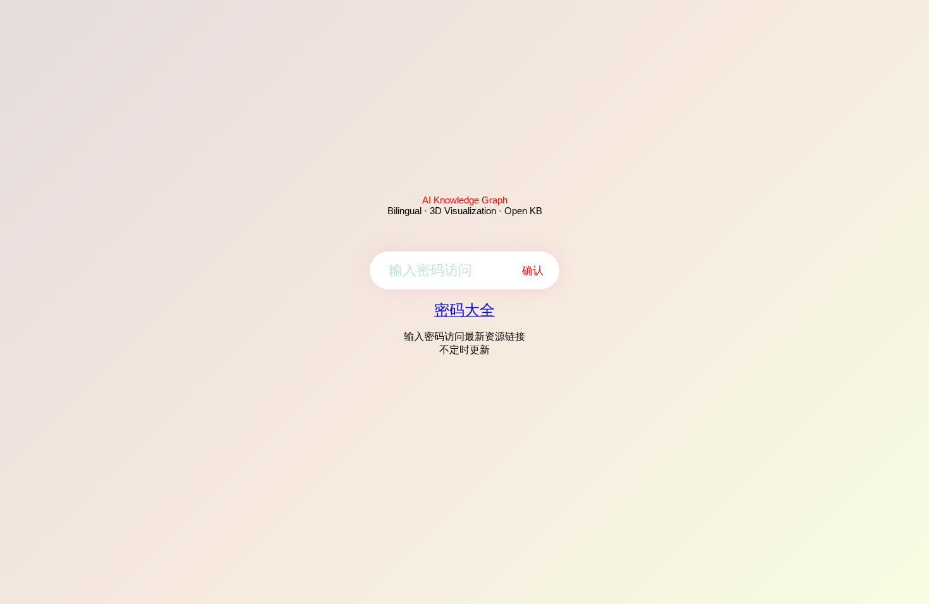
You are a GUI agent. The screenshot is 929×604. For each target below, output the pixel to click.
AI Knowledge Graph (464, 200)
